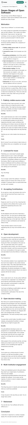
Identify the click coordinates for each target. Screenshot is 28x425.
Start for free (20, 2)
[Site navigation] (25, 2)
